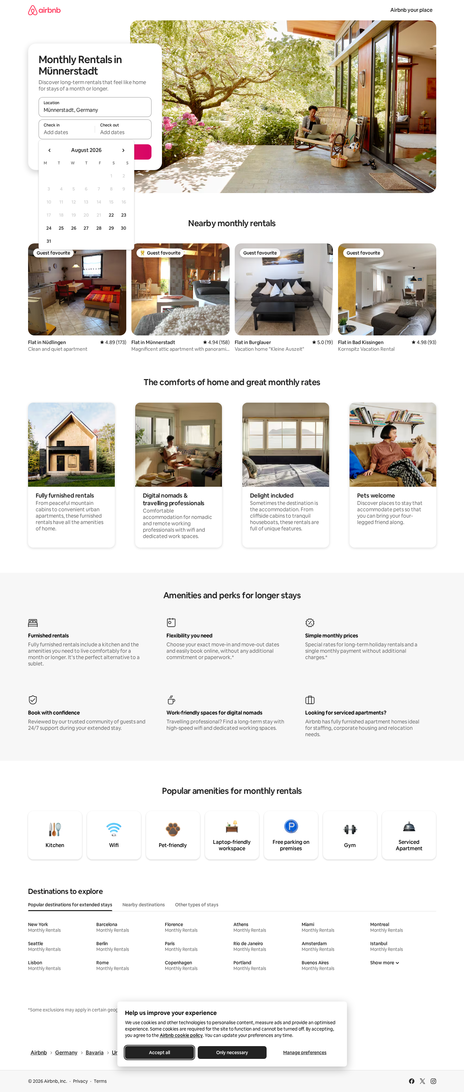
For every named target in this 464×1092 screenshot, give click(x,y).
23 (123, 215)
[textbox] (67, 132)
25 (61, 228)
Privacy (80, 1081)
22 (111, 215)
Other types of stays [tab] (196, 905)
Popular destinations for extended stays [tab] (70, 905)
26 (73, 228)
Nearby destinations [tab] (143, 905)
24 (48, 228)
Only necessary (232, 1052)
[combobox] (95, 110)
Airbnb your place (411, 10)
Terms (100, 1081)
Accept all (159, 1052)
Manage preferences (305, 1052)
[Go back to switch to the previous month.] (50, 150)
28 (98, 228)
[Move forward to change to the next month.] (123, 150)
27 (86, 228)
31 (49, 241)
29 (111, 228)
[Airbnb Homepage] (44, 10)
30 (123, 228)
